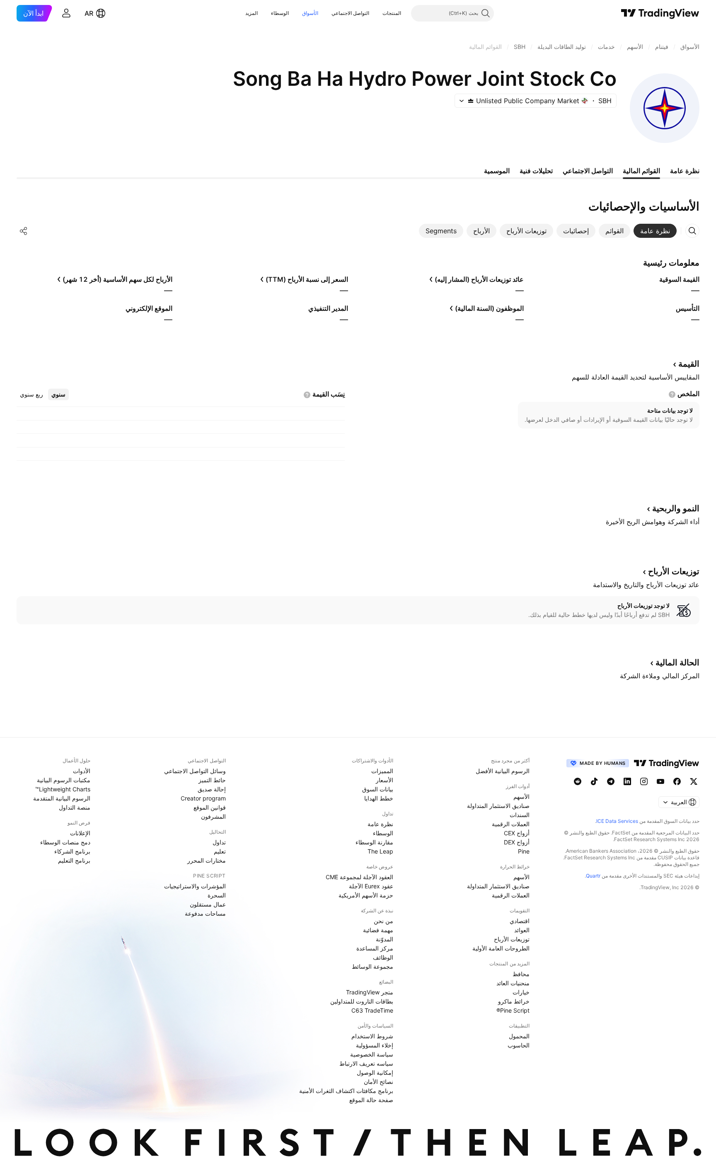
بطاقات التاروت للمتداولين (361, 1001)
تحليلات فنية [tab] (536, 171)
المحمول (519, 1036)
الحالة (677, 662)
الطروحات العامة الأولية (501, 948)
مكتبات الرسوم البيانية (63, 780)
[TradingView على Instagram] (644, 781)
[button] (376, 13)
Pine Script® (513, 1010)
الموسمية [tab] (497, 171)
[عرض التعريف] (672, 394)
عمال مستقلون (208, 904)
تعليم (220, 851)
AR (89, 13)
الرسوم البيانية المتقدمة (61, 798)
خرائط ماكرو (514, 1001)
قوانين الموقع (210, 807)
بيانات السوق (377, 789)
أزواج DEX (517, 842)
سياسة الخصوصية (371, 1054)
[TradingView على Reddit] (577, 781)
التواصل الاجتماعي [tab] (588, 171)
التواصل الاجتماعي (350, 13)
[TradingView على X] (693, 781)
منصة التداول (74, 807)
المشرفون (213, 816)
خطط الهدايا (378, 798)
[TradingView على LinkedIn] (627, 781)
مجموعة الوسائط (372, 966)
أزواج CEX (517, 833)
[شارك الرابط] (24, 231)
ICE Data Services (617, 821)
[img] (470, 100)
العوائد (522, 929)
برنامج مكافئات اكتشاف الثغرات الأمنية (346, 1090)
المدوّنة (384, 939)
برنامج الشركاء (72, 851)
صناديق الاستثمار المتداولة (498, 805)
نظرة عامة (380, 823)
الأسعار (384, 780)
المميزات (382, 770)
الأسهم (521, 796)
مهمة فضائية (378, 929)
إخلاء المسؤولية (374, 1045)
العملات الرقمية (511, 823)
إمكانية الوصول (375, 1072)
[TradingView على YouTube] (660, 781)
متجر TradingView (369, 992)
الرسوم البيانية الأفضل (503, 770)
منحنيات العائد (513, 983)
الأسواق (310, 13)
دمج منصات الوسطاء (65, 842)
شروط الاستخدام (372, 1036)
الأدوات (81, 770)
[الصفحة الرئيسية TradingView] (660, 13)
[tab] (655, 231)
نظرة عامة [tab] (684, 171)
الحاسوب (519, 1045)
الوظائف (383, 957)
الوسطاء (280, 13)
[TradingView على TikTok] (594, 781)
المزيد (251, 13)
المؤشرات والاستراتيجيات (195, 886)
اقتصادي (520, 920)
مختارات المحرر (206, 860)
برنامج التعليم (74, 860)
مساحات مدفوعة (205, 913)
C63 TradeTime (372, 1010)
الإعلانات (80, 833)
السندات (520, 814)
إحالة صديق (212, 789)
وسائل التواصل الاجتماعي (195, 770)
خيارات (521, 992)
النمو (675, 508)
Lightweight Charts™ (62, 789)
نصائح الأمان (378, 1081)
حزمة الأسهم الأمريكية (366, 895)
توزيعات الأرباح (512, 939)
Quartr (593, 876)
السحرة (217, 895)
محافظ (521, 973)
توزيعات (673, 571)
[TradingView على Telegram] (611, 781)
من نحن (383, 920)
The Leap (380, 851)
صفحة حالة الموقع (371, 1099)
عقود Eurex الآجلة (371, 886)
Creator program (203, 798)
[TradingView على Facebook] (677, 781)
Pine (524, 851)
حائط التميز (212, 780)
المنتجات (391, 13)
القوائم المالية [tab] (641, 171)
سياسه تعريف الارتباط (366, 1063)
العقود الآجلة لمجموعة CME (359, 876)
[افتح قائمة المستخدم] (66, 13)
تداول (219, 842)
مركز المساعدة (374, 948)
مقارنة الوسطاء (374, 842)
